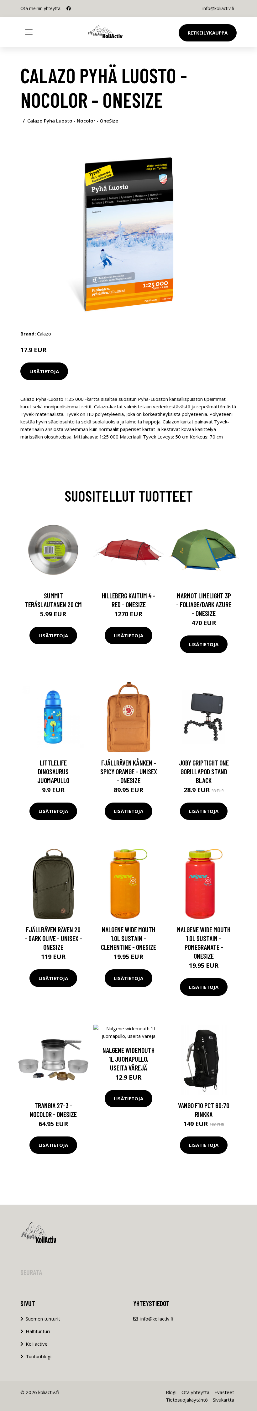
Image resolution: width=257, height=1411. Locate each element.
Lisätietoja (44, 371)
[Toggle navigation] (28, 32)
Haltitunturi (38, 1331)
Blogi (171, 1392)
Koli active (37, 1344)
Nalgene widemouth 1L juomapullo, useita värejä (128, 1059)
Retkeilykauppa (208, 33)
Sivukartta (223, 1400)
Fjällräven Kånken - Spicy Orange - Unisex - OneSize (128, 771)
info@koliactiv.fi (218, 8)
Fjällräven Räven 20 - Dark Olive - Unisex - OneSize (53, 938)
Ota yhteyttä (195, 1392)
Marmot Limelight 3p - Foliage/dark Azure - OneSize (203, 604)
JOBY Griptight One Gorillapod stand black (204, 771)
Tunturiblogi (38, 1356)
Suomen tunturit (43, 1319)
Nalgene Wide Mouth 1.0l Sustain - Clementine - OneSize (128, 938)
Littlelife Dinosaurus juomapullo (53, 771)
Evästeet (224, 1392)
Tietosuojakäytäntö (187, 1400)
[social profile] (68, 8)
